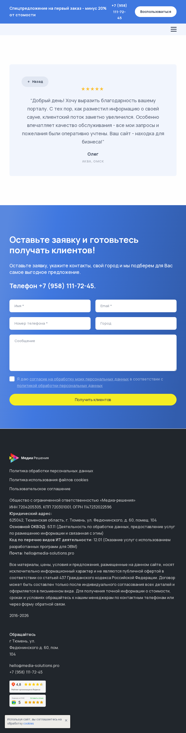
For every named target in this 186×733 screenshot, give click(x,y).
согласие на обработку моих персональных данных (79, 379)
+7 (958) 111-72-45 (119, 11)
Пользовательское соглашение (39, 488)
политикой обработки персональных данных (60, 385)
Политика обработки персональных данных (51, 470)
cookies (28, 723)
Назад (37, 81)
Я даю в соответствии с (90, 382)
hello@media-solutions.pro (34, 665)
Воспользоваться (155, 11)
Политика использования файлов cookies (48, 479)
